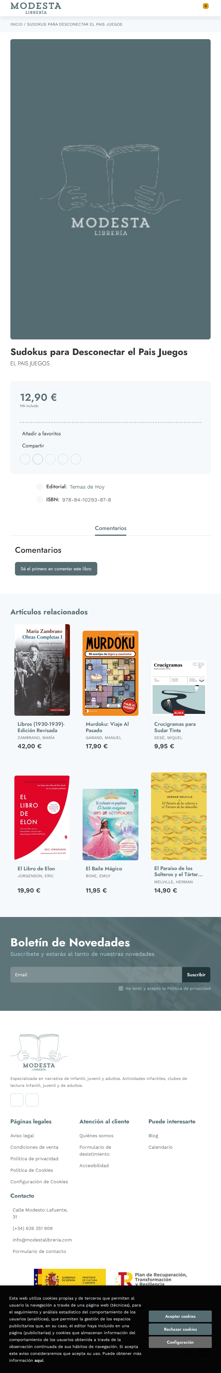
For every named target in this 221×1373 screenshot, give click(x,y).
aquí (39, 1360)
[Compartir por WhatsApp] (50, 459)
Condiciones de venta (34, 1147)
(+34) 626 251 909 (33, 1228)
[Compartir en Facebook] (25, 459)
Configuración (180, 1342)
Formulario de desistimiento (95, 1150)
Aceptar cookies (180, 1316)
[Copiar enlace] (76, 459)
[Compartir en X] (38, 459)
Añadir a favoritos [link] (41, 433)
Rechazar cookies (180, 1329)
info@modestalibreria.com (42, 1240)
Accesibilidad (94, 1165)
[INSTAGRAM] (16, 1099)
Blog (153, 1135)
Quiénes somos (96, 1135)
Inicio (16, 24)
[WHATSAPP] (32, 1099)
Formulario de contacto (39, 1251)
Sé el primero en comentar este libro (56, 568)
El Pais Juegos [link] (29, 363)
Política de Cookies (31, 1170)
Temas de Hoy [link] (87, 487)
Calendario (160, 1147)
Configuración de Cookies (39, 1181)
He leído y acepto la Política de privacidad (168, 988)
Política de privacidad (34, 1158)
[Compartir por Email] (63, 459)
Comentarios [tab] (110, 528)
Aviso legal (22, 1135)
